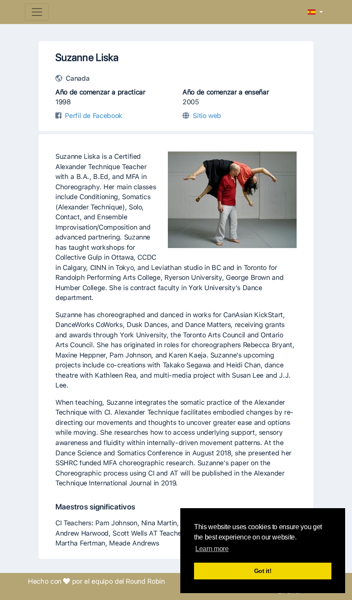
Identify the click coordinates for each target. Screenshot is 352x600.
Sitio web (207, 116)
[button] (315, 12)
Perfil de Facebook (93, 116)
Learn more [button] (211, 548)
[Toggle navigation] (37, 12)
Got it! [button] (263, 570)
